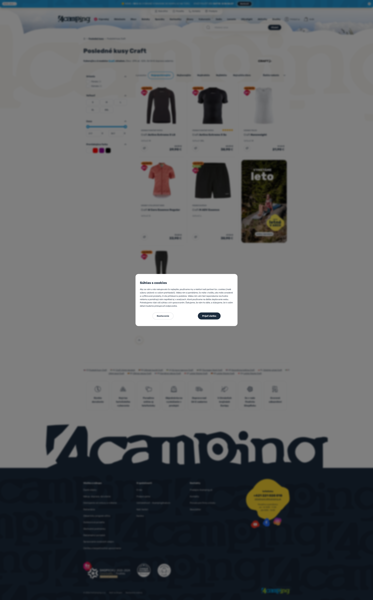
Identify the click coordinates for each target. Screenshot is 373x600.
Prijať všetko (209, 316)
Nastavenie (163, 316)
